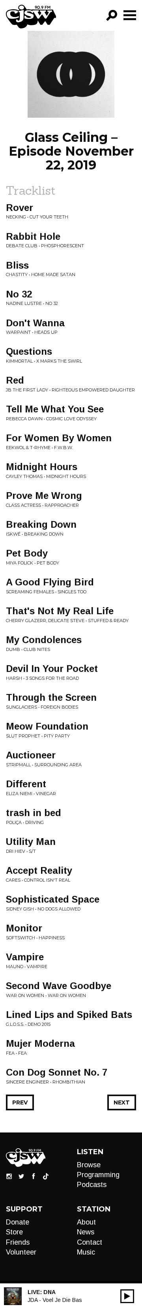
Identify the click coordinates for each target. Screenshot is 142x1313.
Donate (17, 1222)
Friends (18, 1242)
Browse (89, 1165)
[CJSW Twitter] (21, 1175)
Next (122, 1102)
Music (86, 1252)
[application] (127, 1296)
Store (14, 1232)
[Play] (127, 1296)
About (86, 1222)
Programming (98, 1175)
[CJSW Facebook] (33, 1175)
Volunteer (21, 1252)
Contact (89, 1242)
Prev (20, 1102)
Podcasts (91, 1185)
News (85, 1232)
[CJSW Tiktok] (46, 1175)
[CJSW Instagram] (9, 1175)
